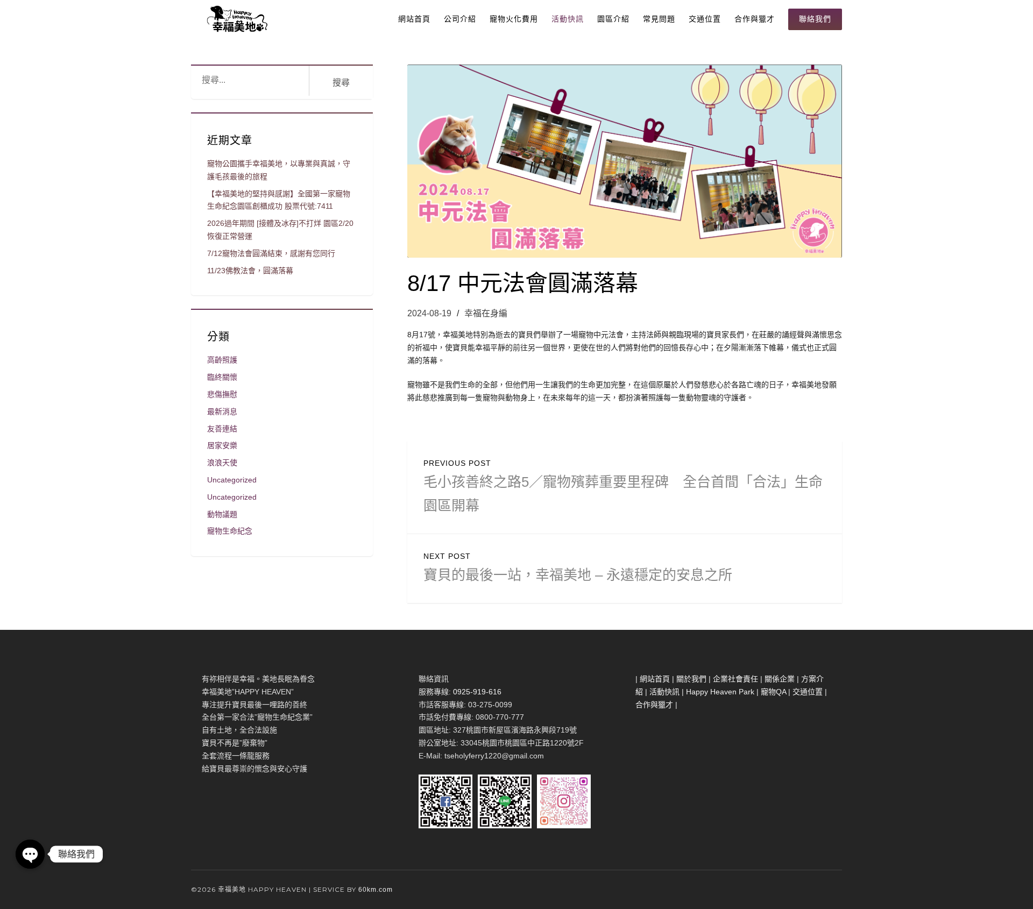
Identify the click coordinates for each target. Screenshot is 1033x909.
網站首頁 (414, 19)
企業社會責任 (735, 678)
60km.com (375, 889)
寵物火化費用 (514, 19)
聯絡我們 (815, 19)
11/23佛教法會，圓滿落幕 (250, 270)
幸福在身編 (485, 313)
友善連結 (222, 428)
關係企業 (780, 678)
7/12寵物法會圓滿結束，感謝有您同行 (271, 253)
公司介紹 (460, 19)
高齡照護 (222, 360)
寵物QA (773, 691)
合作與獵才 (754, 19)
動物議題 (222, 514)
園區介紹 (613, 19)
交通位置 (705, 19)
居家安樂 (222, 445)
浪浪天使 (222, 462)
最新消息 (222, 411)
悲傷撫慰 (222, 394)
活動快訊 (567, 19)
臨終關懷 (222, 377)
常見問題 (659, 19)
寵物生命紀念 (229, 531)
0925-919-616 (477, 691)
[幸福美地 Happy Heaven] (235, 18)
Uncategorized (232, 479)
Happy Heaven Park (720, 691)
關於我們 (691, 678)
